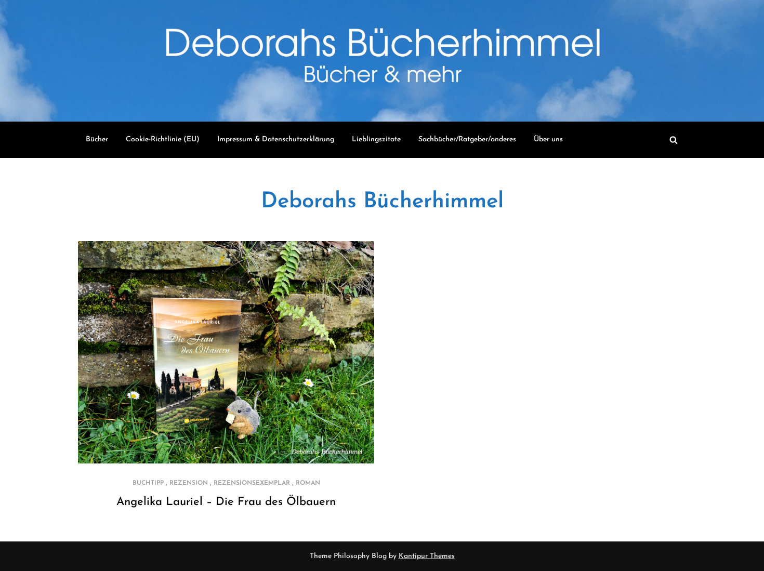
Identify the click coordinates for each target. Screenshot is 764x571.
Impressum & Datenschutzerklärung (275, 139)
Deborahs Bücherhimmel (382, 202)
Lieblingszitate (376, 139)
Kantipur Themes (427, 556)
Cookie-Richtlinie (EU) (163, 139)
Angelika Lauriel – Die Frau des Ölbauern (226, 502)
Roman (308, 483)
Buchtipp (148, 483)
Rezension (188, 483)
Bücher (97, 139)
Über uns (548, 139)
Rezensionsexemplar (252, 483)
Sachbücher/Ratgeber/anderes (467, 139)
